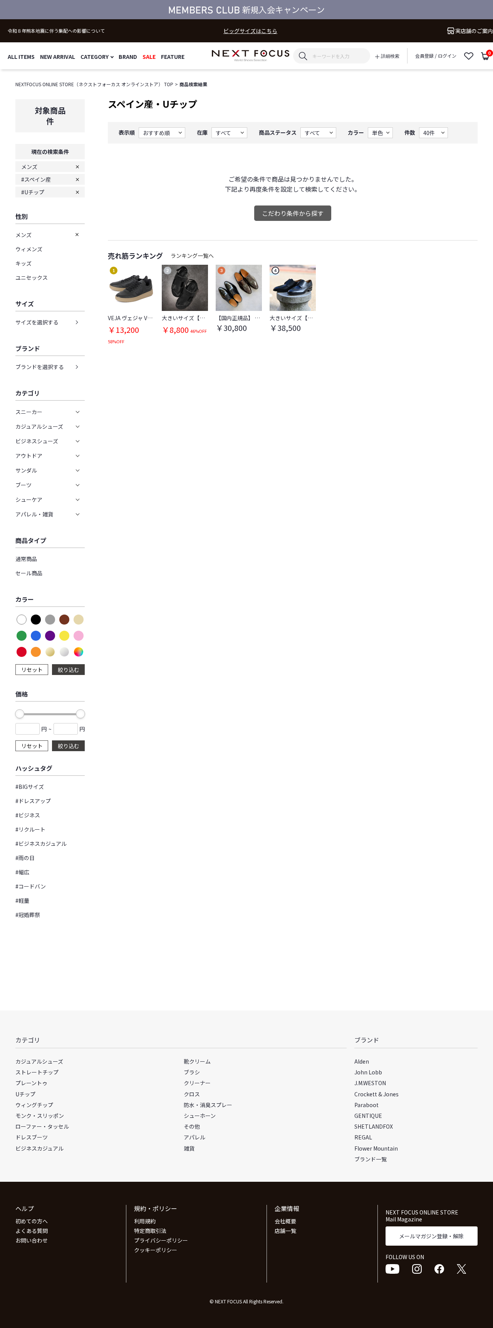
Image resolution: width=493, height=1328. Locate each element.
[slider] (19, 713)
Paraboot (366, 1105)
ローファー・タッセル (42, 1126)
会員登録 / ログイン (435, 55)
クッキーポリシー (155, 1250)
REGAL (363, 1137)
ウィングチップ (34, 1105)
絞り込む (68, 669)
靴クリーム (197, 1061)
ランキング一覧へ (192, 255)
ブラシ (192, 1072)
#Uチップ (32, 192)
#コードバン (30, 886)
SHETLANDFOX (373, 1126)
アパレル (194, 1137)
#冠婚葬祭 (27, 915)
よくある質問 (31, 1230)
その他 (192, 1126)
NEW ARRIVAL (57, 56)
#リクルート (30, 829)
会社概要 (285, 1221)
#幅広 (22, 872)
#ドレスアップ (33, 801)
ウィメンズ (28, 249)
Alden (361, 1061)
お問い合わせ (31, 1240)
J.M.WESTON (370, 1083)
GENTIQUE (368, 1115)
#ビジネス (27, 815)
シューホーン (200, 1115)
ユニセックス (31, 277)
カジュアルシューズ (39, 1061)
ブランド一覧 (370, 1159)
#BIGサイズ (29, 786)
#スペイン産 (36, 179)
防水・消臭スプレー (208, 1105)
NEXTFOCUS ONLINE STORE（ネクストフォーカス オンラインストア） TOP (94, 84)
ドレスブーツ (31, 1137)
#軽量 (22, 900)
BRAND (128, 56)
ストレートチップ (37, 1072)
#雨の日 (25, 858)
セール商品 (28, 573)
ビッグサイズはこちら (250, 31)
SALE (149, 56)
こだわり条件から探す (293, 213)
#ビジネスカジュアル (41, 843)
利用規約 (145, 1221)
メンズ (29, 166)
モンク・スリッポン (39, 1115)
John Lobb (368, 1072)
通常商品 (26, 559)
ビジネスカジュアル (39, 1148)
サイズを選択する (37, 322)
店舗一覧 (285, 1230)
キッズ (23, 263)
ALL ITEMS (21, 56)
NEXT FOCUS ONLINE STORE (250, 56)
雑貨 (189, 1148)
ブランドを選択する (39, 367)
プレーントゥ (31, 1083)
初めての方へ (31, 1221)
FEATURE (172, 56)
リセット (32, 669)
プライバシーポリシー (161, 1240)
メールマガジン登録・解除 (431, 1236)
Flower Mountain (376, 1148)
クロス (192, 1094)
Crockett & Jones (376, 1094)
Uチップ (25, 1094)
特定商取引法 (150, 1230)
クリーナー (197, 1083)
